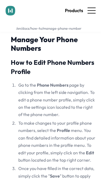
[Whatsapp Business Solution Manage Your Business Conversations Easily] (10, 11)
